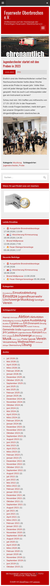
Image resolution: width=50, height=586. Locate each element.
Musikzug (17, 162)
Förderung (36, 326)
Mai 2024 (11, 411)
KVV (4, 336)
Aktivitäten (36, 317)
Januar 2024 (12, 423)
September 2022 (15, 470)
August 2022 (13, 473)
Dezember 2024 (14, 398)
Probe (21, 165)
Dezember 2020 (14, 529)
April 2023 (12, 448)
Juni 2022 (11, 479)
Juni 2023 (11, 442)
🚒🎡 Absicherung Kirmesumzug (22, 234)
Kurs (45, 332)
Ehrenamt (33, 323)
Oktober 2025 (13, 380)
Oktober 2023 (13, 433)
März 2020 (12, 548)
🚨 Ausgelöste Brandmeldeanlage (23, 228)
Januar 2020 (12, 554)
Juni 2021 (11, 513)
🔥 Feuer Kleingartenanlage (20, 247)
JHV (5, 332)
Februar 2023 (13, 454)
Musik (7, 338)
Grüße (18, 329)
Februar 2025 (13, 392)
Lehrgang (9, 336)
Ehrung (43, 323)
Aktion (24, 316)
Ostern (19, 339)
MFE (33, 336)
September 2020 (15, 535)
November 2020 (14, 532)
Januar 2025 (12, 395)
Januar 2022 (12, 492)
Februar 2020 (13, 551)
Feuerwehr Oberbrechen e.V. (23, 14)
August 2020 (13, 538)
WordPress (24, 582)
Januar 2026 (12, 374)
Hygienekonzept (28, 330)
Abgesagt (6, 317)
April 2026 (12, 364)
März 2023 (12, 451)
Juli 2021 (11, 510)
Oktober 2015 (13, 566)
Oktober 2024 (13, 405)
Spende (32, 338)
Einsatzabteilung (24, 292)
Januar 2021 (12, 526)
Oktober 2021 (13, 501)
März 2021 (12, 520)
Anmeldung (17, 321)
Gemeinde (8, 329)
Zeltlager (5, 345)
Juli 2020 (11, 541)
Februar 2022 (13, 489)
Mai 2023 (11, 445)
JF (45, 329)
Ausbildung (38, 320)
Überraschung (15, 345)
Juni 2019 (11, 563)
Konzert (37, 332)
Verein (7, 303)
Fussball (29, 326)
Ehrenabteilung (7, 293)
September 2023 (15, 436)
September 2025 (15, 383)
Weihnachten (26, 342)
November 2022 (14, 464)
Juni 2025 (11, 386)
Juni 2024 (11, 408)
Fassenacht (19, 326)
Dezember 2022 (14, 461)
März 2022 (12, 485)
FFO (19, 72)
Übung (27, 345)
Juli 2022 (11, 476)
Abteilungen (14, 317)
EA (25, 323)
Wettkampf (39, 342)
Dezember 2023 (14, 426)
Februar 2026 (13, 370)
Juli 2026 (11, 358)
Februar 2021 (13, 523)
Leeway (36, 582)
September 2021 (15, 504)
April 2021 (12, 517)
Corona (13, 323)
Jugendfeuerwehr (30, 296)
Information (39, 330)
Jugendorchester (10, 165)
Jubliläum (13, 332)
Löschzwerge (11, 299)
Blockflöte (6, 324)
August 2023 (13, 439)
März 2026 (12, 367)
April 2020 (12, 545)
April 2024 (12, 414)
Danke (21, 324)
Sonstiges (39, 299)
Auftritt (25, 320)
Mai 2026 (11, 361)
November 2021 (14, 498)
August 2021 (13, 507)
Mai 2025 (11, 389)
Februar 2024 (13, 420)
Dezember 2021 (14, 495)
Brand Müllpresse (15, 240)
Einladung (7, 326)
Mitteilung (39, 336)
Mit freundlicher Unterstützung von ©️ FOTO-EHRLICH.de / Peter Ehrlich (25, 575)
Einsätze (10, 296)
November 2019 (14, 557)
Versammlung (10, 341)
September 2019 (15, 560)
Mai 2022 (11, 482)
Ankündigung (8, 320)
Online (14, 339)
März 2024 (12, 417)
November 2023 (14, 430)
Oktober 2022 (13, 467)
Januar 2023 (12, 457)
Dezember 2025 (14, 377)
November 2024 (14, 402)
